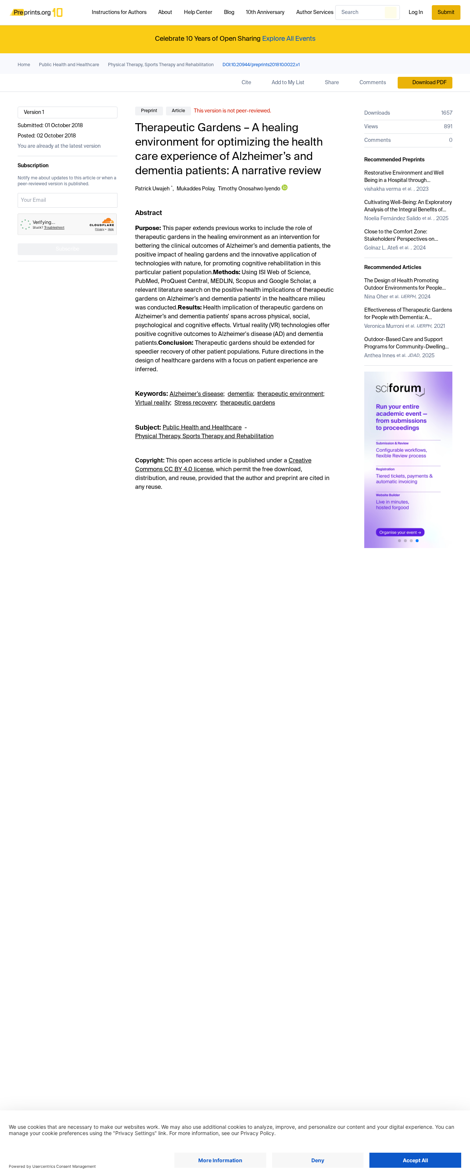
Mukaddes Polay (195, 189)
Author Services (314, 12)
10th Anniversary (265, 12)
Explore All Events (288, 39)
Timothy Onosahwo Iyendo (249, 189)
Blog (229, 12)
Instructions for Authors (119, 12)
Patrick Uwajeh (152, 189)
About (165, 12)
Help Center (198, 12)
